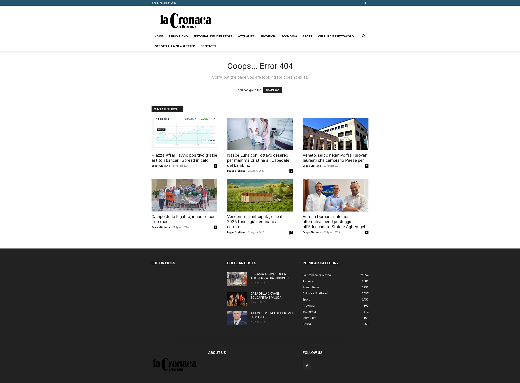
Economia (289, 36)
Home (158, 36)
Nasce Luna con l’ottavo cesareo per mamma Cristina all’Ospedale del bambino (258, 160)
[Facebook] (365, 3)
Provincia (268, 36)
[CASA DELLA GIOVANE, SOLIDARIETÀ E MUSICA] (237, 299)
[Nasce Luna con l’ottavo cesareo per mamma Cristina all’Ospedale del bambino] (260, 134)
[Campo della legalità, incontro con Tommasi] (184, 195)
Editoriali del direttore (213, 36)
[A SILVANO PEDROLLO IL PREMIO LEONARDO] (237, 318)
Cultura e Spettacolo (336, 36)
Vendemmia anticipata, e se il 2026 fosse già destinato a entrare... (254, 221)
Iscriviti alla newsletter (174, 46)
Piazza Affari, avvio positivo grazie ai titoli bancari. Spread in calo (184, 158)
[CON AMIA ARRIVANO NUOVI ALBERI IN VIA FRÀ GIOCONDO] (237, 279)
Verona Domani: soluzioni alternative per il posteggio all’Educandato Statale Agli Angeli (334, 221)
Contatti (208, 46)
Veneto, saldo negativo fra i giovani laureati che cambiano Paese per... (335, 158)
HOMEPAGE (272, 90)
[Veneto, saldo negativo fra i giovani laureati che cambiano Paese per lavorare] (335, 134)
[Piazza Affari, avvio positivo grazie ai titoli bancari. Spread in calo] (184, 134)
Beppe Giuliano (161, 165)
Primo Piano (178, 36)
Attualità (246, 36)
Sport (307, 36)
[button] (363, 37)
